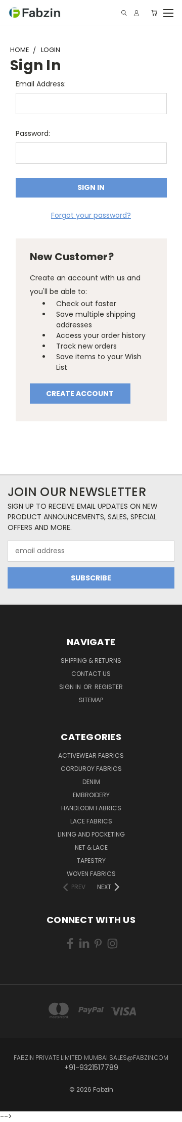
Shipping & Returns (91, 660)
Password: (33, 133)
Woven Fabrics (91, 873)
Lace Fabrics (91, 821)
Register (109, 686)
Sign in (70, 686)
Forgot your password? (91, 215)
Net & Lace (91, 847)
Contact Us (91, 673)
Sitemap (91, 700)
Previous (15, 1104)
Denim (91, 781)
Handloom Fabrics (91, 808)
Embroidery (91, 795)
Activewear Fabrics (91, 755)
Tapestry (91, 860)
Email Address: (41, 84)
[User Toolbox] (136, 13)
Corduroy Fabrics (91, 768)
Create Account (80, 393)
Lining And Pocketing (91, 834)
